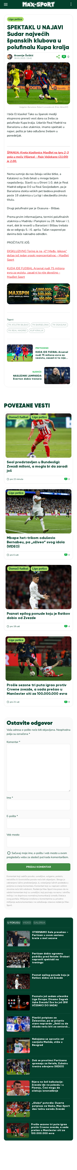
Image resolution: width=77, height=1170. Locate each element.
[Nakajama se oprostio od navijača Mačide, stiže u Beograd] (18, 1045)
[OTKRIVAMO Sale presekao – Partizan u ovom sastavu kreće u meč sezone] (18, 938)
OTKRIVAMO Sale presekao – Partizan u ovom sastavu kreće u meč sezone (50, 935)
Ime (10, 797)
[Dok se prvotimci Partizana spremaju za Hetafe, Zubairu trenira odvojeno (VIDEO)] (18, 1067)
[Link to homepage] (38, 4)
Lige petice (15, 19)
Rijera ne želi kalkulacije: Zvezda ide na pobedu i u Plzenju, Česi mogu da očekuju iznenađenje (48, 1086)
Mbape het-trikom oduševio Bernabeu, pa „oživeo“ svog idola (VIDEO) (36, 542)
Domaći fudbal (18, 417)
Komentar (13, 742)
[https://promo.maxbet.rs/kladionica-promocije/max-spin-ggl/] (38, 293)
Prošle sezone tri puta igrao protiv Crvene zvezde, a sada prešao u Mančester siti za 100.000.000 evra (37, 689)
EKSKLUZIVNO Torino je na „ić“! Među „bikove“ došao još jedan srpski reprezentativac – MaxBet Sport (38, 255)
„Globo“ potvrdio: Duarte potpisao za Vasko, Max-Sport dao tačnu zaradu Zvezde (51, 1106)
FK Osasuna (59, 324)
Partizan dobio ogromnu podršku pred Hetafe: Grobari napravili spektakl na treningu (50, 958)
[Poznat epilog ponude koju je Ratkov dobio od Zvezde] (38, 587)
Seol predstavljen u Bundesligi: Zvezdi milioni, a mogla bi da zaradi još (37, 466)
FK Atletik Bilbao (18, 324)
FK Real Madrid (17, 330)
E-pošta (12, 816)
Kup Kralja (36, 330)
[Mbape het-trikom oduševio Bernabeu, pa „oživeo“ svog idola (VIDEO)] (38, 511)
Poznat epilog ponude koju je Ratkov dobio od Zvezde (50, 976)
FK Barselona (40, 324)
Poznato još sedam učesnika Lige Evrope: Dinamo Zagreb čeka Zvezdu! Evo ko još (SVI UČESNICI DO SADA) (50, 1001)
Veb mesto (13, 834)
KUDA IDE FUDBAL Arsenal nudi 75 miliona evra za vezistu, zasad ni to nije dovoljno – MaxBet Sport (35, 272)
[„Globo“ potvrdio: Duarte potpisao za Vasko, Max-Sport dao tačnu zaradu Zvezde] (18, 1109)
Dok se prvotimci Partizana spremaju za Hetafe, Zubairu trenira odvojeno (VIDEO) (50, 1063)
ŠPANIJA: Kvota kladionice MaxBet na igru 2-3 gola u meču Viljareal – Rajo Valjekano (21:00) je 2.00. (38, 157)
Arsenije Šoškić (23, 55)
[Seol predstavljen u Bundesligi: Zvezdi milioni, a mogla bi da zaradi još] (38, 435)
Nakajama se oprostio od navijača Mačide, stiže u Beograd (48, 1042)
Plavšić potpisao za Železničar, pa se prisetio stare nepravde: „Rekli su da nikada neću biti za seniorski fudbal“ (50, 1023)
